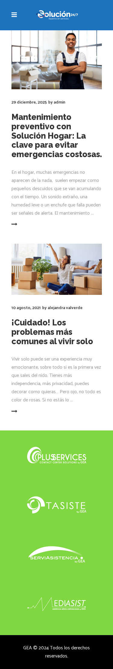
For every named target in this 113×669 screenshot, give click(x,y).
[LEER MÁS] (26, 224)
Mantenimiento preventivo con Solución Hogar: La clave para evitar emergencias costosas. (56, 135)
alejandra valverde (65, 308)
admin (59, 102)
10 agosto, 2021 (26, 308)
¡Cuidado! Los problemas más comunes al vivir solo (52, 332)
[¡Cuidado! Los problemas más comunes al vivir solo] (56, 269)
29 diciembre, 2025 (29, 102)
